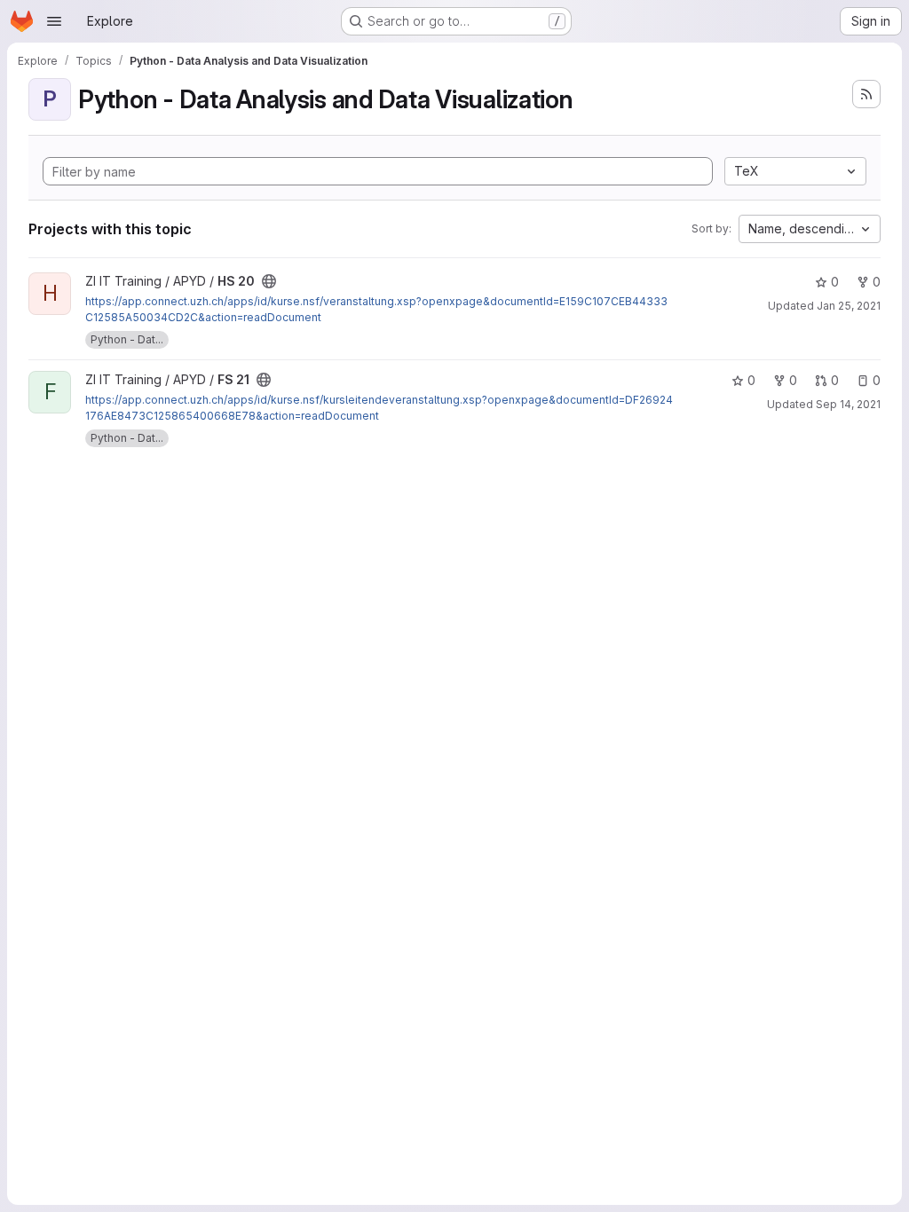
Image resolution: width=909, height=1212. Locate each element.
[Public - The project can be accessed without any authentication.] (269, 281)
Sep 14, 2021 (848, 404)
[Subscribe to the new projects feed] (866, 94)
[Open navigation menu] (54, 21)
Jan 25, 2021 (849, 305)
